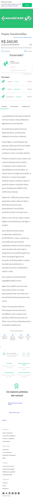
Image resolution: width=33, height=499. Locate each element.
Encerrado (7, 51)
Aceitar (27, 5)
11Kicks (29, 51)
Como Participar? (14, 106)
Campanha (4, 106)
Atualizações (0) (26, 106)
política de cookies (13, 6)
